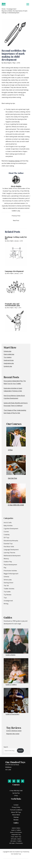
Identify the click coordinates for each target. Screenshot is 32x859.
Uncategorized (8, 601)
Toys (5, 598)
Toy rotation (7, 357)
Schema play (7, 351)
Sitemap (16, 817)
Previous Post (16, 216)
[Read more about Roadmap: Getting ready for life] (16, 254)
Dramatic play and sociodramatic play (12, 304)
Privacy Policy (16, 807)
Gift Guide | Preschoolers (16, 843)
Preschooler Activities (10, 571)
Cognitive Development (11, 528)
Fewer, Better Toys (16, 836)
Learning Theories (9, 553)
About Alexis (16, 815)
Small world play (9, 360)
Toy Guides (7, 592)
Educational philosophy (11, 540)
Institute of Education (18, 198)
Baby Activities (8, 525)
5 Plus (10, 450)
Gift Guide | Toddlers (16, 841)
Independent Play (16, 834)
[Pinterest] (18, 781)
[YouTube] (22, 781)
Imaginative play (9, 363)
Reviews (16, 820)
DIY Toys (6, 537)
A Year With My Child (16, 505)
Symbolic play (8, 366)
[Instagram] (13, 781)
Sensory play (8, 580)
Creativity (7, 534)
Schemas (6, 577)
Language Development (11, 550)
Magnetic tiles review (12, 734)
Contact (16, 805)
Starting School (8, 583)
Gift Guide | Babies (16, 839)
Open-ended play (9, 354)
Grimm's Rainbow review (13, 731)
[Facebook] (9, 781)
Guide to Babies (10, 655)
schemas (19, 206)
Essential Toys (8, 543)
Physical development (10, 565)
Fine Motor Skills (9, 547)
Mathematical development (12, 556)
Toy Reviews (7, 595)
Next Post (16, 220)
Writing (6, 604)
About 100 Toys (16, 812)
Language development (14, 271)
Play (5, 568)
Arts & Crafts (8, 522)
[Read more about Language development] (16, 287)
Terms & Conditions (16, 810)
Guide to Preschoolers (12, 714)
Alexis (6, 188)
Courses (6, 531)
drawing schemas (14, 161)
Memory (6, 559)
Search (6, 747)
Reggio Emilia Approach (11, 574)
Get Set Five (15, 191)
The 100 (6, 586)
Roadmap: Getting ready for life (16, 238)
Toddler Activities (9, 589)
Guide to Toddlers (11, 684)
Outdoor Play (8, 562)
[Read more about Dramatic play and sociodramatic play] (16, 321)
